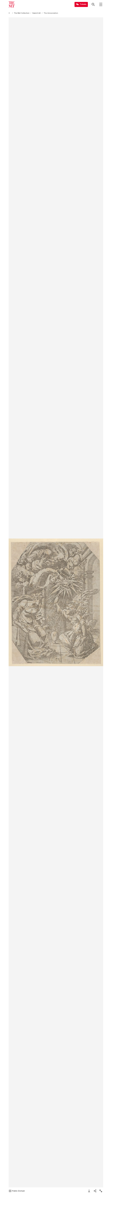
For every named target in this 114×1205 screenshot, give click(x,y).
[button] (56, 602)
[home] (10, 13)
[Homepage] (12, 4)
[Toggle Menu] (100, 4)
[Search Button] (93, 4)
